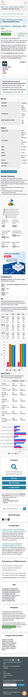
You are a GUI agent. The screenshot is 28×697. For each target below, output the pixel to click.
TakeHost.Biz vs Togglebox (9, 646)
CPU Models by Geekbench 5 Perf (11, 590)
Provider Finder (14, 487)
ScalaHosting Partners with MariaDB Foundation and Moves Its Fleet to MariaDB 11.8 (12, 545)
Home (2, 7)
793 (14, 246)
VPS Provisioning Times (8, 599)
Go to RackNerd (6, 34)
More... (4, 649)
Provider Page (6, 67)
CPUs (4, 71)
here (23, 577)
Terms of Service (7, 675)
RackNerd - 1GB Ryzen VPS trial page (13, 89)
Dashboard (9, 53)
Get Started (6, 499)
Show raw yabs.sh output (9, 171)
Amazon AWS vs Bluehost (8, 648)
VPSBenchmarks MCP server (10, 21)
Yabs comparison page (15, 57)
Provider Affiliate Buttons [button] (9, 626)
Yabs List (5, 502)
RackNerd (24, 103)
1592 (14, 235)
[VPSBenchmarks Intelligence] (24, 693)
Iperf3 (2, 376)
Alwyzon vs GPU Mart (7, 639)
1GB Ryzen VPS (23, 107)
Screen (4, 73)
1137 (3, 226)
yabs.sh (3, 45)
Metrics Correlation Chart (8, 600)
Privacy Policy (7, 673)
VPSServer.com (7, 694)
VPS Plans (5, 69)
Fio (4, 301)
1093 (14, 226)
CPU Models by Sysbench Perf (10, 588)
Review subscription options (10, 688)
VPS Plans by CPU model (8, 597)
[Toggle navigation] (25, 2)
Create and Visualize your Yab (10, 501)
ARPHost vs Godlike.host (8, 644)
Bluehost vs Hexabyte (7, 641)
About (4, 677)
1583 (3, 237)
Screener (14, 478)
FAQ (4, 672)
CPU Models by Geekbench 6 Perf (11, 592)
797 (3, 246)
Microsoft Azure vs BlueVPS (9, 643)
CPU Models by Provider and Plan (10, 595)
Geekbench (4, 279)
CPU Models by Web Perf (8, 594)
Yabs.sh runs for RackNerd (16, 7)
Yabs (7, 7)
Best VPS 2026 (14, 483)
